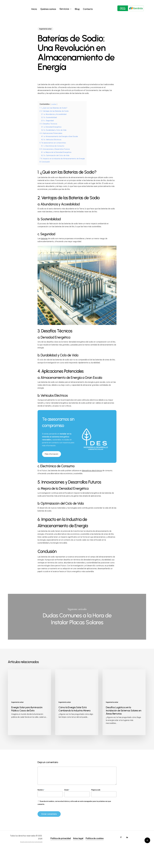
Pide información (51, 454)
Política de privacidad (60, 838)
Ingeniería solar (45, 29)
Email (67, 790)
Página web (95, 790)
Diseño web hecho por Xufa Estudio (31, 842)
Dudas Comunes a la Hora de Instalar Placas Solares (77, 617)
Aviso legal (78, 838)
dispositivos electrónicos (92, 470)
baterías (44, 238)
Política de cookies (95, 838)
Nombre (41, 790)
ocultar (53, 104)
